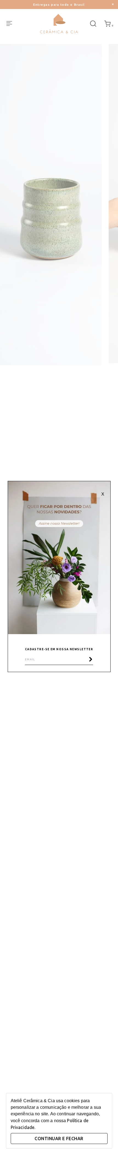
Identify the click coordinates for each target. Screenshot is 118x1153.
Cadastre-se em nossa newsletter (59, 649)
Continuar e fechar (59, 1138)
